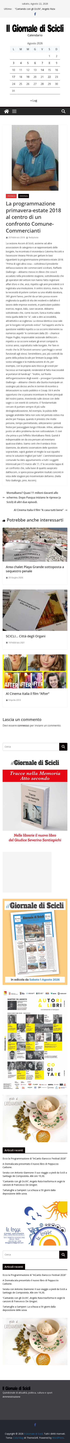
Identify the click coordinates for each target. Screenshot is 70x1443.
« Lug (33, 100)
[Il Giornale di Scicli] (6, 111)
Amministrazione (11, 1396)
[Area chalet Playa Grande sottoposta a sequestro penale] (35, 530)
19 (27, 77)
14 (42, 70)
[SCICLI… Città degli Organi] (35, 592)
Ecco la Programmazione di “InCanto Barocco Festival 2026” (34, 1158)
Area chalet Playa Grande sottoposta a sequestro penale (35, 569)
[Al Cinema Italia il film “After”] (35, 656)
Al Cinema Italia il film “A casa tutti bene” (38, 510)
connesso (23, 725)
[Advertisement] (27, 872)
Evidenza (24, 196)
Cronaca (11, 196)
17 (13, 77)
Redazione (33, 237)
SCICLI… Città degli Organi (25, 636)
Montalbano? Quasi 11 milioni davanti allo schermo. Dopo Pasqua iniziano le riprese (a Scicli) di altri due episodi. (34, 497)
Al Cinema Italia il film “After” (27, 693)
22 (49, 77)
